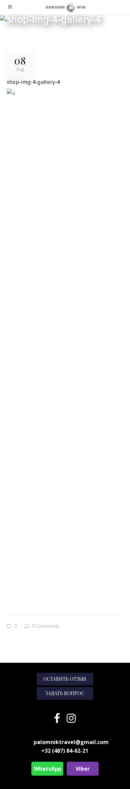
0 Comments (45, 626)
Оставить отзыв (64, 679)
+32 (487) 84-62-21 (64, 750)
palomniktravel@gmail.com (71, 742)
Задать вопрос (64, 693)
